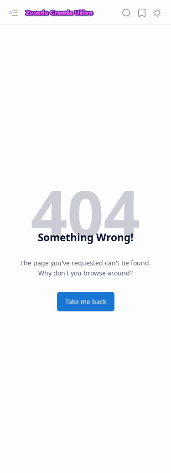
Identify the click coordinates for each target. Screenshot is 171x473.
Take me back (85, 301)
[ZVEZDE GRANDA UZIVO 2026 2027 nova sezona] (59, 13)
